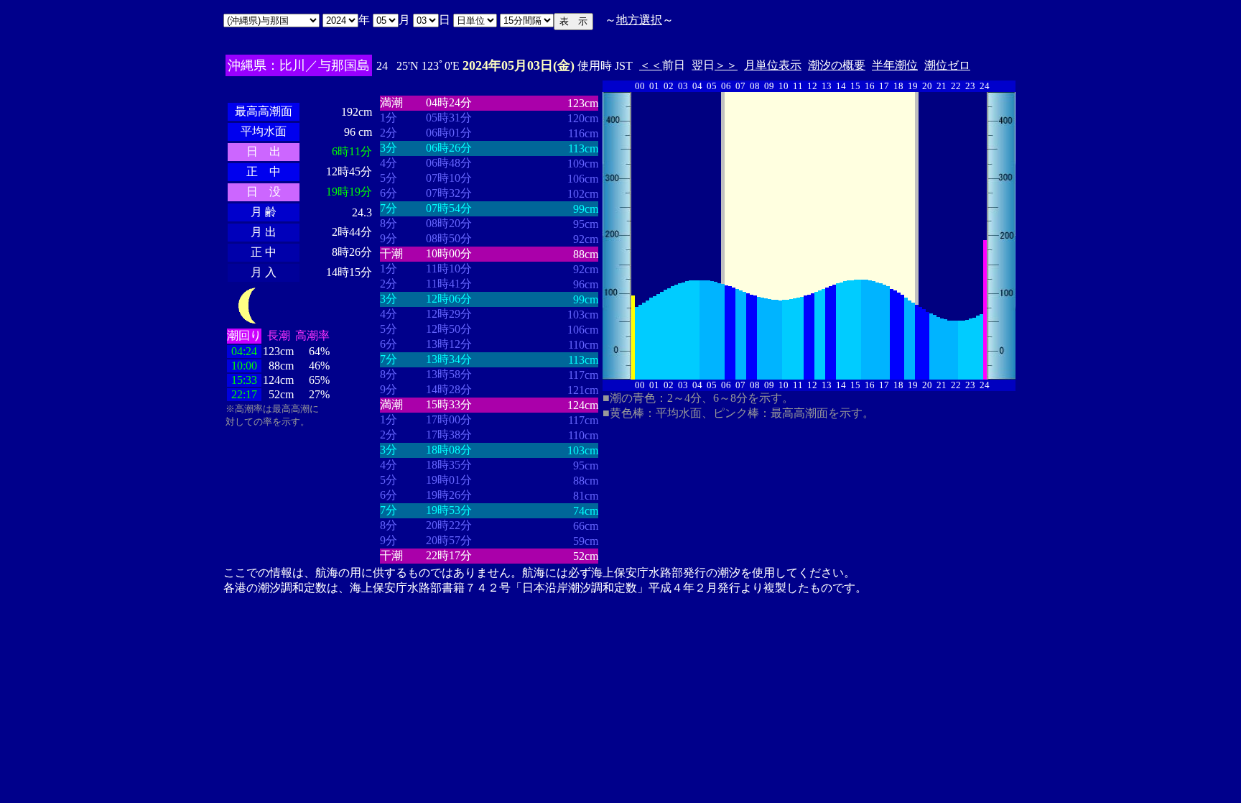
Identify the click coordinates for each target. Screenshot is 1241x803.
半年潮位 (895, 65)
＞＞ (726, 65)
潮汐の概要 (836, 65)
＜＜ (650, 65)
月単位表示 (772, 65)
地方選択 (639, 20)
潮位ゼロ (947, 65)
